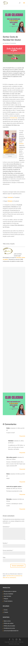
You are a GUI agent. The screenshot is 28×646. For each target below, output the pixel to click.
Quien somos (7, 621)
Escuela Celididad (8, 594)
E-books (6, 612)
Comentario (6, 526)
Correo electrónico (8, 550)
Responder (22, 436)
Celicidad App (13, 118)
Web (4, 557)
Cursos (5, 610)
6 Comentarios (12, 43)
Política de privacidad (9, 626)
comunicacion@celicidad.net (11, 630)
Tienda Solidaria (8, 601)
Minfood (21, 143)
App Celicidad (7, 596)
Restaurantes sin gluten (10, 591)
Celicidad (7, 43)
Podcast (6, 598)
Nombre (5, 543)
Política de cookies (8, 623)
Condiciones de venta (9, 628)
